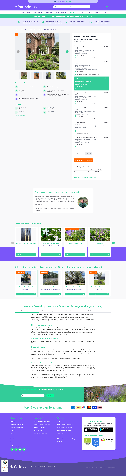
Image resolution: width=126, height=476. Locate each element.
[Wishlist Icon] (108, 36)
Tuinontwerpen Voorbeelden (64, 430)
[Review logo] (95, 442)
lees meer (96, 58)
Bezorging (13, 421)
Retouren (12, 442)
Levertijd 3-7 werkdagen (82, 133)
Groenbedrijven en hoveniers (64, 427)
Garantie (59, 436)
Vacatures (60, 433)
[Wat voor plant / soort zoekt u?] (54, 6)
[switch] (4, 470)
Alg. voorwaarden (111, 467)
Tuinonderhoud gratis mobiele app (66, 439)
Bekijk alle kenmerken (20, 115)
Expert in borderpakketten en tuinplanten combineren (102, 22)
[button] (110, 6)
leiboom (70, 319)
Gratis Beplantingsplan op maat (42, 421)
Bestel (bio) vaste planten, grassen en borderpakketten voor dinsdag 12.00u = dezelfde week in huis (63, 16)
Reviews (12, 433)
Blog (58, 421)
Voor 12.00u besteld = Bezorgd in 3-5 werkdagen (30, 22)
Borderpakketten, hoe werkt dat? (43, 424)
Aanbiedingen (61, 442)
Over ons (12, 430)
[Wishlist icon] (35, 229)
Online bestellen (38, 430)
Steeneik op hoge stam (50, 29)
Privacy (96, 467)
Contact (12, 436)
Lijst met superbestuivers (40, 433)
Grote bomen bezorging (16, 427)
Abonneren (50, 395)
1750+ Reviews (62, 1)
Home (16, 29)
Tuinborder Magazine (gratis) (65, 424)
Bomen (21, 29)
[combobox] (71, 6)
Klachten (12, 439)
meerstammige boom (59, 319)
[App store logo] (91, 429)
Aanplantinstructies (39, 427)
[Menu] (7, 460)
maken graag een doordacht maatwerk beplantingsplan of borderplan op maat (50, 376)
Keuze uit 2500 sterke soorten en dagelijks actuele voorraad (54, 22)
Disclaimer (102, 467)
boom (45, 316)
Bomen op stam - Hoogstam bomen (33, 29)
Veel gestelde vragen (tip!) (17, 424)
